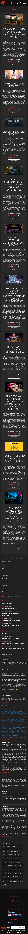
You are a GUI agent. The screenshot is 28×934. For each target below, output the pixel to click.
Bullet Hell (21, 870)
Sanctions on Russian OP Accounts (13, 643)
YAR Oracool (18, 862)
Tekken (19, 868)
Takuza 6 (12, 868)
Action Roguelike (13, 881)
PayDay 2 (15, 849)
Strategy (14, 879)
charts (5, 578)
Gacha (4, 881)
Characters (12, 870)
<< (1, 558)
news (4, 572)
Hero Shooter (17, 857)
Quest (21, 881)
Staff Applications (8, 608)
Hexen (9, 873)
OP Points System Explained (11, 620)
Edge (14, 846)
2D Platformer (7, 849)
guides (5, 585)
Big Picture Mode (16, 876)
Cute (4, 873)
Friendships (6, 879)
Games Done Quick (15, 859)
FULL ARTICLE (14, 64)
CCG (21, 849)
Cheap (15, 873)
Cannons (10, 865)
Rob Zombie (6, 876)
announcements (8, 582)
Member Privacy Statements (11, 638)
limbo (4, 884)
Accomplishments (15, 851)
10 (16, 558)
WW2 (4, 854)
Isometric (5, 859)
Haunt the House (7, 862)
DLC (16, 865)
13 (22, 558)
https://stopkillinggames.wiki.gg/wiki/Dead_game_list (14, 737)
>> (26, 558)
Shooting (17, 854)
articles (5, 575)
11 (18, 558)
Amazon (10, 854)
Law (19, 846)
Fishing (21, 865)
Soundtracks (6, 846)
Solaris (5, 870)
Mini (4, 865)
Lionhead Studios (7, 857)
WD (20, 879)
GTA (20, 873)
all (4, 565)
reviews (5, 568)
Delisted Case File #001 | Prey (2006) (13, 648)
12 (20, 558)
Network (5, 868)
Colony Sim (6, 851)
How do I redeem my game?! (10, 596)
